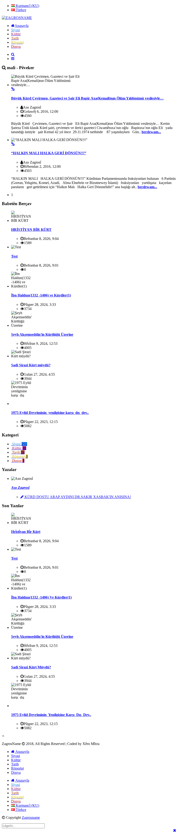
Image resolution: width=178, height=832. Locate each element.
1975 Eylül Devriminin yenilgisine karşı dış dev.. (50, 413)
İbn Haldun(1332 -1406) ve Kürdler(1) (41, 295)
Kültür (16, 760)
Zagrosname (31, 817)
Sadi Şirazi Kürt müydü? (31, 365)
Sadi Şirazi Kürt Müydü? (31, 667)
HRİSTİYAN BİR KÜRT (31, 230)
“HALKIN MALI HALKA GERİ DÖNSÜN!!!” (48, 153)
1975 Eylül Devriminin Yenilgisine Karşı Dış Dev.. (51, 715)
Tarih (15, 764)
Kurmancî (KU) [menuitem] (27, 6)
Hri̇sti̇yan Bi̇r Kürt (25, 532)
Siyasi (15, 756)
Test (14, 256)
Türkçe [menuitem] (20, 10)
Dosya (16, 772)
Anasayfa (22, 752)
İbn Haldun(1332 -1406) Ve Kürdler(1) (41, 597)
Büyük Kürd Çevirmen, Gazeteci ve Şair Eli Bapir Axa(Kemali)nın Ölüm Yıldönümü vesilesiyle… (87, 98)
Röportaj (17, 768)
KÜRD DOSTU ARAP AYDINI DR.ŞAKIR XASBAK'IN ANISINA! (77, 497)
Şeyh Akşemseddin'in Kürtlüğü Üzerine (42, 334)
